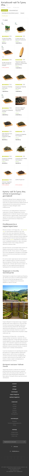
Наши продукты (14, 394)
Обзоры (14, 425)
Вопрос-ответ (14, 436)
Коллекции (14, 391)
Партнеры (14, 412)
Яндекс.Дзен (16, 457)
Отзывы (14, 408)
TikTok (19, 457)
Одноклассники (12, 457)
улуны (12, 239)
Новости (14, 404)
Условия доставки (14, 434)
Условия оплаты (14, 432)
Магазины (14, 421)
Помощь (14, 429)
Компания (14, 401)
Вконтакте (5, 457)
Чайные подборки (15, 397)
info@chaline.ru (15, 451)
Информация (14, 418)
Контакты (14, 410)
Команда (14, 406)
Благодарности (14, 414)
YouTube (9, 457)
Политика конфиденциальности (14, 423)
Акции (14, 386)
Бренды (14, 389)
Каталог (14, 383)
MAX (23, 457)
